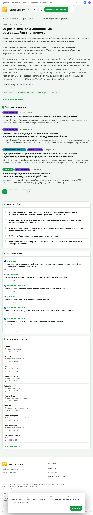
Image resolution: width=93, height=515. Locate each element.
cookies (68, 497)
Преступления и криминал (14, 150)
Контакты (52, 472)
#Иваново (8, 92)
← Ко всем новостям (12, 99)
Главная (5, 19)
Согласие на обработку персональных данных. (20, 486)
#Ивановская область (25, 92)
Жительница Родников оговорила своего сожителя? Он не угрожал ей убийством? (26, 175)
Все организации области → (13, 446)
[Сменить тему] (34, 9)
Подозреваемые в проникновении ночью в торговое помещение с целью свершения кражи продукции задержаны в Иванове (40, 155)
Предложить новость (57, 476)
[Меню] (72, 9)
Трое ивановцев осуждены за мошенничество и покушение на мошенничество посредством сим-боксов (34, 135)
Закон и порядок (10, 112)
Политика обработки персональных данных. (19, 489)
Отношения (8, 170)
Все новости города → (12, 331)
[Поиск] (40, 9)
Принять (76, 508)
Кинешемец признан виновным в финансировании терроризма (39, 116)
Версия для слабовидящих (41, 2)
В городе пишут (14, 253)
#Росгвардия (43, 92)
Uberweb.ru (86, 511)
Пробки (78, 2)
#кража (55, 92)
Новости (15, 19)
